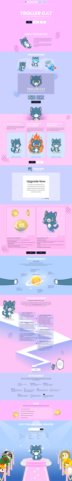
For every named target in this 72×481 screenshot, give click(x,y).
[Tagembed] (47, 198)
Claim (36, 22)
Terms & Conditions (22, 436)
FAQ (37, 436)
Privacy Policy (39, 435)
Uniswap (29, 22)
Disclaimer (29, 436)
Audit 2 (41, 252)
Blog (37, 433)
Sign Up (42, 429)
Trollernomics (30, 435)
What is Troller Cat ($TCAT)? (25, 409)
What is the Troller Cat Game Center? (27, 415)
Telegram (47, 436)
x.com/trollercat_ (38, 170)
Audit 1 (31, 252)
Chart (43, 22)
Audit (46, 433)
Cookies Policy (21, 435)
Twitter (20, 438)
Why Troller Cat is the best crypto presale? (27, 411)
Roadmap (47, 435)
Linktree (38, 438)
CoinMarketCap (30, 438)
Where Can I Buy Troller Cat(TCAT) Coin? (27, 413)
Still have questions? (24, 417)
